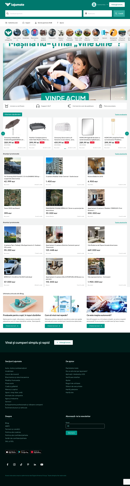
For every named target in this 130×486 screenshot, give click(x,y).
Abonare (71, 433)
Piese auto (9, 383)
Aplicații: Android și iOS (75, 374)
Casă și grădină (11, 386)
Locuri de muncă (12, 374)
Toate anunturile (121, 154)
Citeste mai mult (11, 326)
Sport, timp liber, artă (13, 392)
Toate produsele (121, 114)
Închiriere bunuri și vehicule (16, 408)
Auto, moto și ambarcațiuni (16, 368)
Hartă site (70, 392)
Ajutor (68, 380)
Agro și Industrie (11, 399)
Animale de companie (14, 395)
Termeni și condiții (12, 429)
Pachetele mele (72, 368)
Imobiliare (9, 371)
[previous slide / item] (5, 71)
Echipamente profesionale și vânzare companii (24, 405)
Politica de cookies (13, 432)
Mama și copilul (11, 389)
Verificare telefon (73, 377)
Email (67, 422)
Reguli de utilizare (73, 383)
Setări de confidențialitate (16, 438)
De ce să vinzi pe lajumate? (76, 371)
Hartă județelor (72, 389)
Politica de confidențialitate (16, 435)
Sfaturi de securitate (74, 386)
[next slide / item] (125, 71)
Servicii (8, 402)
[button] (115, 97)
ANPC (7, 426)
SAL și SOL (9, 441)
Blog (7, 423)
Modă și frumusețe (12, 380)
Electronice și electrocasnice (17, 377)
